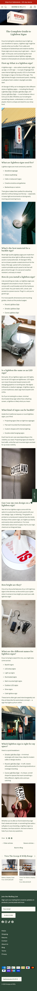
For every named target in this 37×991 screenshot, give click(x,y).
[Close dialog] (33, 489)
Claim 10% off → (10, 497)
